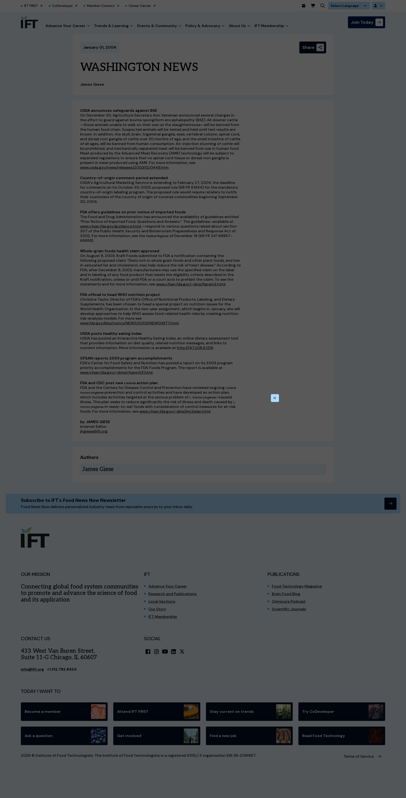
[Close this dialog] (275, 398)
